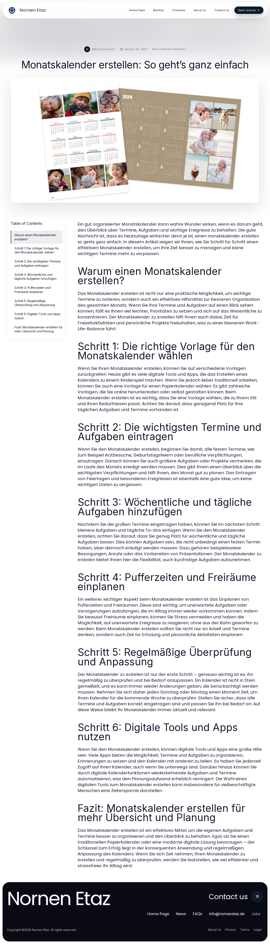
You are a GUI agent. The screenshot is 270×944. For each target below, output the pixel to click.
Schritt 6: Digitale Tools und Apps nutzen (38, 316)
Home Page (158, 913)
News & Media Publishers (169, 49)
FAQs (197, 913)
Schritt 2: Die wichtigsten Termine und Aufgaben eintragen (38, 263)
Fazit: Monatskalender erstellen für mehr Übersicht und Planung (39, 329)
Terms (245, 930)
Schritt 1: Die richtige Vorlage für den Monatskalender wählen (37, 250)
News (181, 913)
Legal (257, 930)
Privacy (230, 930)
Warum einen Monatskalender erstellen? (35, 237)
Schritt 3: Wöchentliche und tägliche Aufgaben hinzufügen (36, 276)
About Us (214, 930)
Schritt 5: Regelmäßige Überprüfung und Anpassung (35, 303)
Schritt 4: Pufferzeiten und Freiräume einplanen (33, 289)
